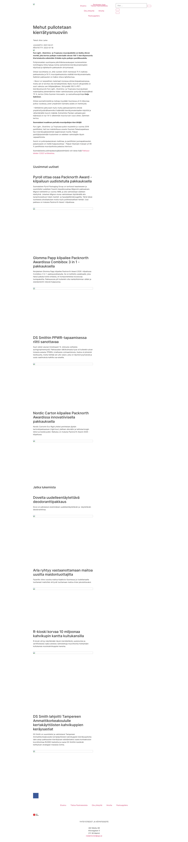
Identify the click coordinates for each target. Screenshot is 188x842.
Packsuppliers (94, 16)
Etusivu (83, 6)
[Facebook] (36, 795)
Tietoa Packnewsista (99, 6)
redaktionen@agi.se (94, 836)
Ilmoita (101, 11)
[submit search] (149, 6)
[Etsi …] (131, 5)
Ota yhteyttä (89, 11)
